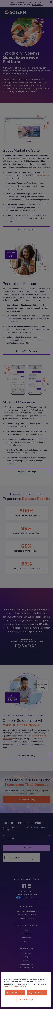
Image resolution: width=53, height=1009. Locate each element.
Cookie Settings (26, 999)
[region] (26, 989)
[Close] (48, 975)
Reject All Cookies (37, 993)
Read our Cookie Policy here (15, 986)
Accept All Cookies (15, 993)
